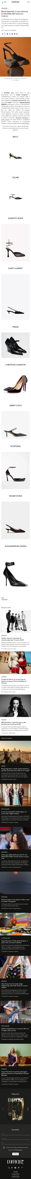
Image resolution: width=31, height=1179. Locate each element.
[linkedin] (10, 34)
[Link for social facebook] (12, 1168)
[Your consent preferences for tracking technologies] (2, 2)
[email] (2, 34)
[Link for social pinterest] (18, 1168)
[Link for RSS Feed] (22, 1168)
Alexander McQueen (22, 117)
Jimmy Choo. (25, 123)
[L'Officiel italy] (15, 2)
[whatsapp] (14, 34)
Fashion (4, 8)
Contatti (15, 1171)
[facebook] (5, 34)
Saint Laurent (5, 119)
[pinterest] (7, 34)
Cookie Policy (15, 1176)
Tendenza (4, 599)
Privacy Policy (19, 1150)
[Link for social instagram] (15, 1168)
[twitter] (12, 34)
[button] (28, 1109)
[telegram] (17, 34)
